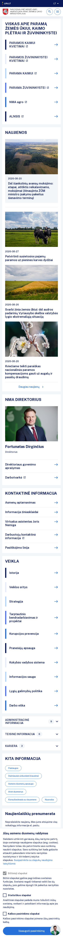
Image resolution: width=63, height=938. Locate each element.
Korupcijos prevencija (24, 633)
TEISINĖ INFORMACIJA (22, 734)
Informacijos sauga (22, 677)
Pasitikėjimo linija (17, 547)
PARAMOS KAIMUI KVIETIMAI (22, 44)
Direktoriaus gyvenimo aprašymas (20, 466)
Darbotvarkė (13, 477)
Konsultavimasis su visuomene (22, 799)
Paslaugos (13, 768)
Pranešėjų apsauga (22, 648)
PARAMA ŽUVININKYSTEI (27, 87)
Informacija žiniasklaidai (21, 512)
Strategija (16, 601)
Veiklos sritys (18, 587)
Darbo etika (17, 705)
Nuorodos (49, 799)
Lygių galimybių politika (25, 691)
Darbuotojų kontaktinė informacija (20, 536)
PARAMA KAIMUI (21, 73)
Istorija (14, 573)
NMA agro (16, 102)
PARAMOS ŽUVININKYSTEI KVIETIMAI (28, 59)
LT (54, 3)
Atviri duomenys (15, 792)
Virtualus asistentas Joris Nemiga (22, 523)
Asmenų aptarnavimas (20, 502)
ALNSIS (14, 116)
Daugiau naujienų (29, 386)
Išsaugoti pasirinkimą (31, 930)
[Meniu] (57, 11)
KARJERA (14, 746)
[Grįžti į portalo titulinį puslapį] (6, 3)
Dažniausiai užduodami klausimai (23, 776)
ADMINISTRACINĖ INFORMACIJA (28, 721)
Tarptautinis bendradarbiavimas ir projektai (23, 617)
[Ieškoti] (49, 11)
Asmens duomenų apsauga (20, 784)
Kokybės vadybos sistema (27, 662)
